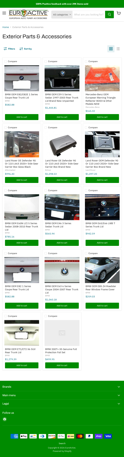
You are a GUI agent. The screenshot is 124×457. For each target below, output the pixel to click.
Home (5, 27)
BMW (7, 101)
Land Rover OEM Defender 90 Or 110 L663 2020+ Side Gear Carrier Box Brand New (102, 163)
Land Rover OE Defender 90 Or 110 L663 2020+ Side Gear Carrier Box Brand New (61, 163)
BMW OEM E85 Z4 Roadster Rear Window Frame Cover (101, 288)
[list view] (118, 48)
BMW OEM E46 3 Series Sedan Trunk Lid (58, 225)
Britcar (48, 170)
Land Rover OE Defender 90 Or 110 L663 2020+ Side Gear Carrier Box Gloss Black (21, 163)
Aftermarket (10, 170)
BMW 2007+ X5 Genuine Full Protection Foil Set (61, 351)
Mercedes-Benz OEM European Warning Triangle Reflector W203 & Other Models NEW (101, 99)
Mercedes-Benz (93, 107)
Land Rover (90, 170)
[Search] (109, 14)
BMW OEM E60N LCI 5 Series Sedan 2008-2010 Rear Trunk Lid (21, 226)
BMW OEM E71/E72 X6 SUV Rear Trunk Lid (20, 351)
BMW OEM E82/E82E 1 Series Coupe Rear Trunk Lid (21, 96)
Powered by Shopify (62, 451)
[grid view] (110, 48)
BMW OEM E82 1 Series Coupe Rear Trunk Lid (18, 288)
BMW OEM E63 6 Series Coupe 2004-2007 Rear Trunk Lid (61, 289)
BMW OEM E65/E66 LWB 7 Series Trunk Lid (100, 225)
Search (62, 443)
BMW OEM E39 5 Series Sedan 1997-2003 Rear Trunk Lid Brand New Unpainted (61, 97)
